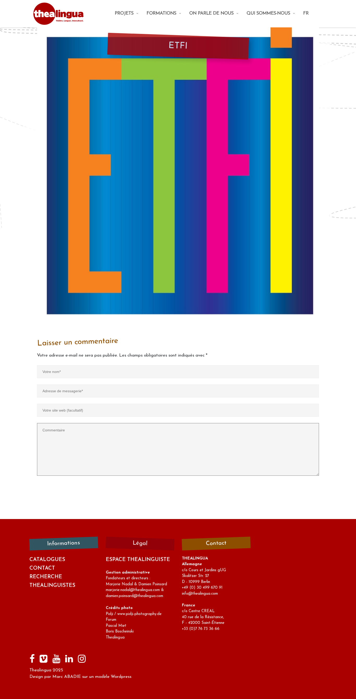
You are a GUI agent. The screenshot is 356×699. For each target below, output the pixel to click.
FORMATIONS (161, 13)
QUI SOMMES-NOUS (268, 13)
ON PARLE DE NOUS (211, 13)
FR (306, 13)
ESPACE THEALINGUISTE (138, 559)
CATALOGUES (47, 559)
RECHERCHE (45, 577)
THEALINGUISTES (52, 585)
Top (343, 686)
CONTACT (42, 568)
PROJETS (124, 13)
